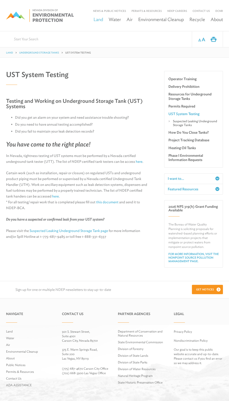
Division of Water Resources (137, 369)
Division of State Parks (132, 362)
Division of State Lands (133, 355)
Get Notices (205, 289)
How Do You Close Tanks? (188, 132)
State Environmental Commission (140, 342)
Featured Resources (183, 189)
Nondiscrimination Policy (191, 340)
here (139, 161)
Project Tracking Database (188, 140)
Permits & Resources (146, 11)
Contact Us (201, 11)
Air (130, 19)
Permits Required (181, 106)
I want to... (176, 178)
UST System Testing (183, 114)
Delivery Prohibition (183, 86)
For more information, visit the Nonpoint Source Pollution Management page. (193, 257)
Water (115, 19)
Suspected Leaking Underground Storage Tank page (69, 231)
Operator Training (182, 79)
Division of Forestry (130, 349)
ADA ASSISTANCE (19, 385)
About (217, 19)
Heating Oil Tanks (182, 148)
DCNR (219, 11)
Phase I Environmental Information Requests (185, 157)
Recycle (197, 19)
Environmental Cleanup (161, 19)
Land (98, 19)
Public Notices (15, 365)
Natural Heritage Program (135, 375)
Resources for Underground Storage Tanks (190, 96)
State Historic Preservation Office (140, 382)
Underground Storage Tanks (39, 52)
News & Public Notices (109, 11)
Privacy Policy (183, 331)
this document (107, 202)
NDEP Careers (177, 11)
